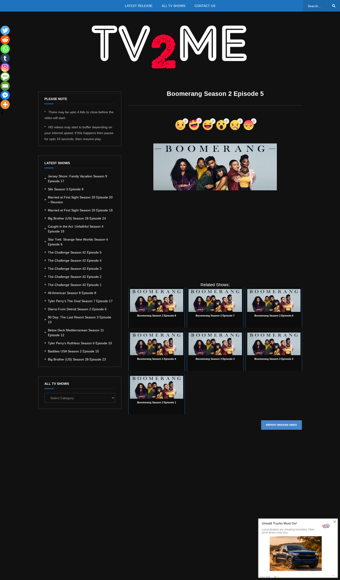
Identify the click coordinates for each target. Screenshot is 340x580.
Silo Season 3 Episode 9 (65, 189)
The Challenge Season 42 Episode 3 (75, 268)
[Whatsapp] (5, 48)
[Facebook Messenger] (5, 95)
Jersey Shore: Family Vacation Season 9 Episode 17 (77, 178)
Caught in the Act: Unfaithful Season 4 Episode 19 (75, 229)
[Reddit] (5, 39)
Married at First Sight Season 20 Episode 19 (80, 210)
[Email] (5, 86)
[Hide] (2, 113)
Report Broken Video (281, 424)
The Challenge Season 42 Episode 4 (75, 260)
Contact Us (205, 6)
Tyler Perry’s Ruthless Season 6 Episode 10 (80, 343)
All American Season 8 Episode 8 (72, 293)
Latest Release (138, 6)
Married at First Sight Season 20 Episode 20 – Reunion (80, 199)
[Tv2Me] (170, 47)
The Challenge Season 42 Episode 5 (75, 252)
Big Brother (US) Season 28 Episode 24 (77, 218)
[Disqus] (215, 503)
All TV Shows (173, 6)
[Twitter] (5, 30)
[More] (5, 104)
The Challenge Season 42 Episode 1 (75, 285)
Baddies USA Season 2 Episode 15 (73, 351)
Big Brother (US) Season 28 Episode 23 (77, 359)
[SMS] (5, 76)
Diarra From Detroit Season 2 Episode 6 (77, 309)
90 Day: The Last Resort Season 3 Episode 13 (79, 319)
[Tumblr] (5, 58)
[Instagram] (5, 67)
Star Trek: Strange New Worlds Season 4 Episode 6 (78, 242)
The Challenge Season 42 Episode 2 (75, 277)
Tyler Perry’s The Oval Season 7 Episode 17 (80, 301)
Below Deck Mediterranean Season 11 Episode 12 (76, 332)
